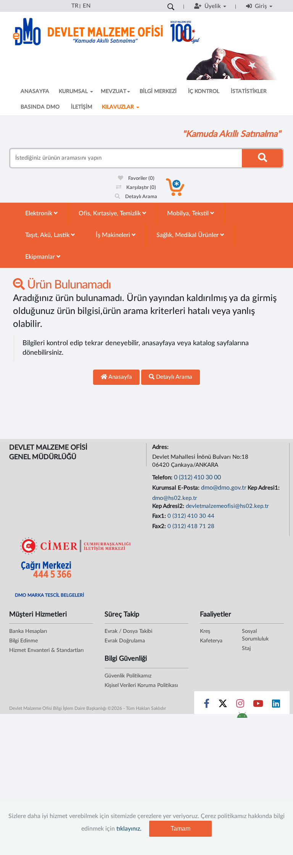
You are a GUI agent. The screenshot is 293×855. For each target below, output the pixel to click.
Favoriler (141, 178)
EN (86, 6)
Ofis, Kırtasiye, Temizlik (110, 213)
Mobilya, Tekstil (188, 213)
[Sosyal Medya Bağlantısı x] (223, 705)
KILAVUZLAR (118, 107)
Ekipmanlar (40, 257)
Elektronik (39, 213)
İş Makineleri (114, 235)
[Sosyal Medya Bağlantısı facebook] (206, 705)
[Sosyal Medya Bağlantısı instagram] (240, 705)
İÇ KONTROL (203, 91)
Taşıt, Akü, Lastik (48, 235)
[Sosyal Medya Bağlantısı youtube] (258, 705)
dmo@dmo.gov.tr (223, 488)
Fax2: (159, 526)
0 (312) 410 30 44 (190, 516)
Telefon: (163, 477)
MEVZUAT (113, 91)
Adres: (161, 447)
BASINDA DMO (40, 107)
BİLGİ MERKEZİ (158, 91)
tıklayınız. (129, 829)
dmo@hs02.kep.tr (174, 498)
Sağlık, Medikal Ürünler (188, 235)
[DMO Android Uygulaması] (242, 717)
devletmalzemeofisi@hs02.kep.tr (227, 506)
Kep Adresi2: (169, 506)
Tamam (180, 828)
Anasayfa (119, 377)
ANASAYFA (35, 91)
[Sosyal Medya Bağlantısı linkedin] (276, 705)
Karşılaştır (140, 187)
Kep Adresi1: (264, 488)
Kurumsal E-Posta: (176, 488)
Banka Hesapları (28, 631)
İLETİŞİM (81, 107)
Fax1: (159, 516)
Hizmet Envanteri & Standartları (46, 650)
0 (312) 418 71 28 (190, 526)
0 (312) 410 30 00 (197, 477)
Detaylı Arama (140, 196)
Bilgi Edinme (23, 641)
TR (74, 6)
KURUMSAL (74, 91)
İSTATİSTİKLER (249, 91)
